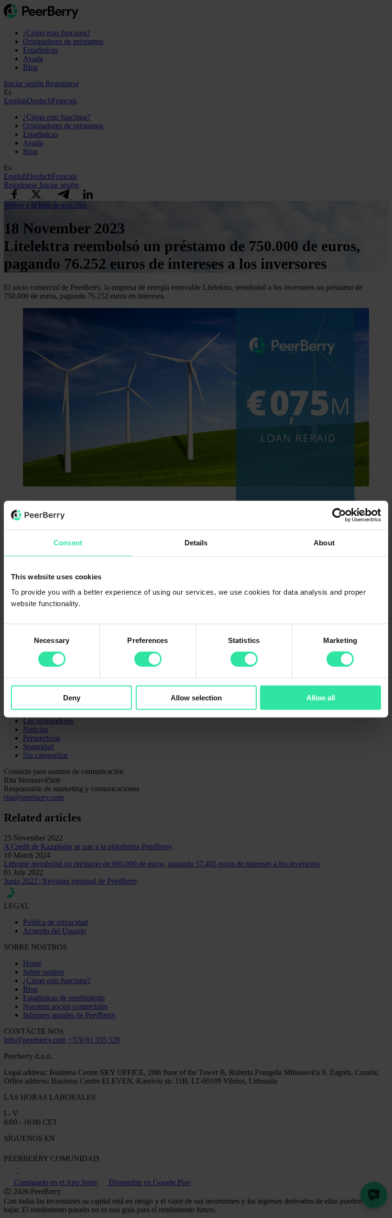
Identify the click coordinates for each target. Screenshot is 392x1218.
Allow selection (196, 697)
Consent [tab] (68, 543)
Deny (71, 697)
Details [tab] (196, 543)
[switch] (148, 659)
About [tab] (324, 543)
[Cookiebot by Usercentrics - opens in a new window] (339, 515)
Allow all (320, 697)
